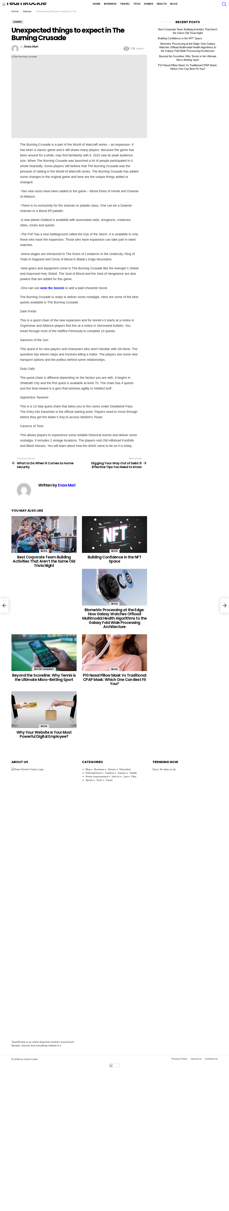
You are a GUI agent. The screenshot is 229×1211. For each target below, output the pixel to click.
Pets (133, 776)
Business (110, 4)
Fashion (109, 772)
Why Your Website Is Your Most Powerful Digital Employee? (44, 734)
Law (125, 776)
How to (116, 776)
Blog (173, 4)
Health (162, 4)
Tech (136, 4)
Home (96, 4)
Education (125, 769)
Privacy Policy (179, 1058)
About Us (196, 1058)
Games (148, 4)
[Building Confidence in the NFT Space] (114, 534)
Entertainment (44, 669)
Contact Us (211, 1058)
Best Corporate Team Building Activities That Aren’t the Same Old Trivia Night (44, 561)
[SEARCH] (224, 4)
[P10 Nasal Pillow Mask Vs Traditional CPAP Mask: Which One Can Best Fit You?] (114, 652)
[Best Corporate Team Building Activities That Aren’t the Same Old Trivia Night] (44, 534)
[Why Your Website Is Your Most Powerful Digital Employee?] (44, 709)
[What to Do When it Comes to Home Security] (4, 605)
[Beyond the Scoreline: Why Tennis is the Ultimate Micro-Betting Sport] (44, 652)
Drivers (112, 769)
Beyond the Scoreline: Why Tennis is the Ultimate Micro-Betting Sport (44, 677)
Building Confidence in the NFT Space (114, 559)
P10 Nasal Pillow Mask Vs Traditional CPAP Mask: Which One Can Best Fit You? (114, 679)
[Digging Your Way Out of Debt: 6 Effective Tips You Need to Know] (224, 605)
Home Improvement (97, 776)
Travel (125, 4)
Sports (89, 780)
